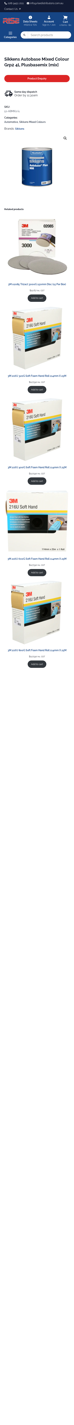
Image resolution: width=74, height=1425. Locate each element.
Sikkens (19, 128)
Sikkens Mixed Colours (32, 122)
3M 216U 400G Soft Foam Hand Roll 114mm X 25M (37, 467)
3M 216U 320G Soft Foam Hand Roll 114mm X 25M (37, 375)
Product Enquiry (37, 78)
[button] (65, 138)
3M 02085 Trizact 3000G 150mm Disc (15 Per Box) (37, 284)
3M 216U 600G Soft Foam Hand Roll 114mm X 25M (37, 558)
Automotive (11, 122)
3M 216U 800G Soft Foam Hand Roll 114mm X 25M (37, 650)
